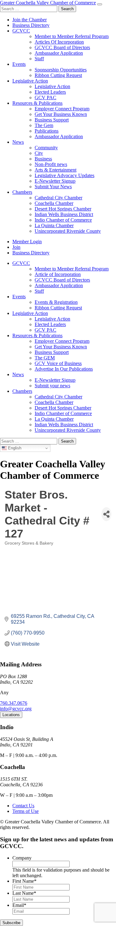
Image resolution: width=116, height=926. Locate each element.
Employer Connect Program (62, 108)
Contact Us (23, 805)
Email (19, 905)
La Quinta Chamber (54, 225)
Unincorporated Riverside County (68, 231)
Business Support (52, 119)
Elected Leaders (50, 92)
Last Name (24, 893)
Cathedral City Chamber (58, 197)
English (14, 448)
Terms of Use (25, 811)
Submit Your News (53, 186)
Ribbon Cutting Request (58, 75)
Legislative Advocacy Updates (64, 175)
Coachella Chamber (54, 203)
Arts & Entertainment (55, 169)
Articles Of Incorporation (59, 42)
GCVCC (21, 30)
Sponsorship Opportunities (61, 69)
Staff (39, 58)
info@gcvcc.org (16, 708)
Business (43, 158)
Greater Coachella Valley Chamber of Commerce (48, 2)
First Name (24, 881)
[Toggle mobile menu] (99, 4)
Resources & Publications (37, 103)
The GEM (45, 357)
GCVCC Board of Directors (62, 47)
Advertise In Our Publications (64, 369)
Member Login (27, 241)
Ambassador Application (59, 53)
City (39, 153)
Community (46, 147)
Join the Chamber (29, 19)
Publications (46, 131)
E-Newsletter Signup (55, 181)
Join (16, 247)
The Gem (44, 125)
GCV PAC (45, 97)
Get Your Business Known (61, 114)
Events (19, 64)
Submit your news (52, 385)
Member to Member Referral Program (72, 36)
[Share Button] (106, 514)
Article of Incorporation (58, 274)
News (18, 142)
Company (22, 857)
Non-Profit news (51, 164)
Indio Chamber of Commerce (63, 220)
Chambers (22, 192)
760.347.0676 (13, 703)
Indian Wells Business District (64, 214)
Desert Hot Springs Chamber (63, 208)
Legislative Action (30, 80)
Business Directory (30, 25)
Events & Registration (56, 302)
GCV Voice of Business (58, 363)
